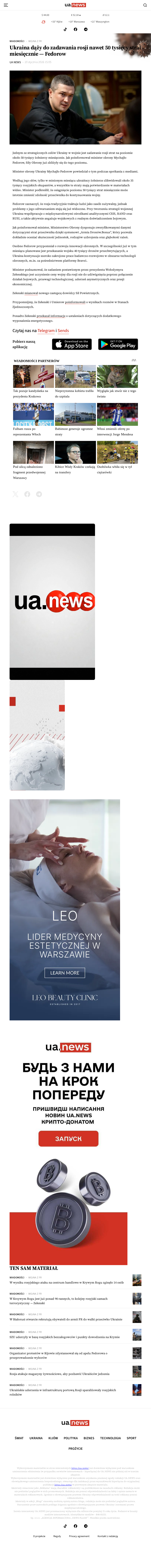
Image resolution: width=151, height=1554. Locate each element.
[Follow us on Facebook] (75, 29)
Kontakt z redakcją (108, 1536)
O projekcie (39, 1536)
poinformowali (75, 302)
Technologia (110, 1438)
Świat (19, 1438)
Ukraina (36, 1438)
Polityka (71, 1438)
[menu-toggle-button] (6, 5)
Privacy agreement (79, 1536)
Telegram (46, 330)
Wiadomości (17, 41)
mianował (31, 293)
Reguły (57, 1536)
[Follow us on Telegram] (86, 29)
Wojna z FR (35, 41)
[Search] (145, 5)
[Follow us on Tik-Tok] (65, 29)
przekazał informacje (51, 316)
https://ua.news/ (80, 1468)
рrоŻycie (76, 1449)
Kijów (53, 1438)
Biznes (89, 1438)
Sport (131, 1438)
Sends (63, 330)
